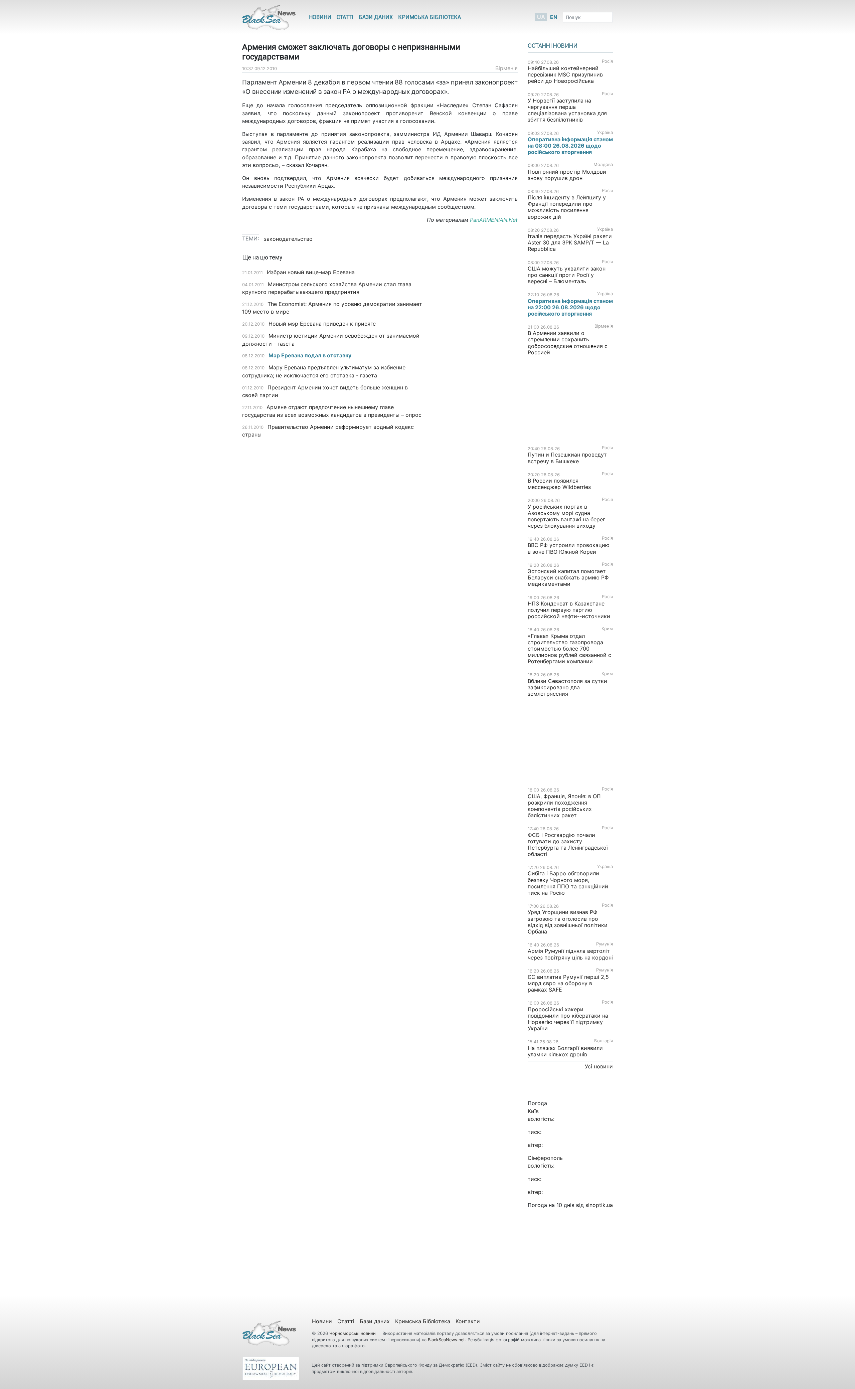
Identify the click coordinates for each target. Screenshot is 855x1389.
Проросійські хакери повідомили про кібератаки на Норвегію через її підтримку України (568, 1019)
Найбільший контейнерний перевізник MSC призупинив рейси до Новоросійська (565, 74)
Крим (607, 628)
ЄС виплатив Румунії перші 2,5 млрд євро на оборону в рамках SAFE (568, 983)
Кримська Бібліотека (429, 17)
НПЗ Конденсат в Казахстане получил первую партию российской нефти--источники (569, 610)
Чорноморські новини (353, 1333)
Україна (605, 132)
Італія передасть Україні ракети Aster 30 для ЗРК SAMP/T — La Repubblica (570, 242)
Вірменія (506, 68)
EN (553, 17)
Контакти (468, 1321)
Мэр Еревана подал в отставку (310, 355)
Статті (345, 17)
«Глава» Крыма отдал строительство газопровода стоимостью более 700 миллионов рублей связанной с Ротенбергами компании (569, 649)
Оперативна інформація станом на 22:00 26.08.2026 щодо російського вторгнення (570, 307)
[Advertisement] (475, 359)
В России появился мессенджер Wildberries (559, 483)
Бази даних (376, 17)
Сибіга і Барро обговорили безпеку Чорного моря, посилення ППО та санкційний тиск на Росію (568, 883)
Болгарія (603, 1040)
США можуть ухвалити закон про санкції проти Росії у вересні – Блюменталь (567, 275)
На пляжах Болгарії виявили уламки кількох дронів (565, 1051)
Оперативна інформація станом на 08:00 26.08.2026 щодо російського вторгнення (570, 145)
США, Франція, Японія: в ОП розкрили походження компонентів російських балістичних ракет (564, 806)
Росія (607, 61)
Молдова (603, 164)
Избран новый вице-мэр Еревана (311, 272)
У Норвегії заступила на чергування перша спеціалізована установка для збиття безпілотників (567, 110)
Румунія (604, 943)
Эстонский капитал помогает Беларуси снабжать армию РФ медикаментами (568, 577)
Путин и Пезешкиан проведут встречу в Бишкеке (567, 457)
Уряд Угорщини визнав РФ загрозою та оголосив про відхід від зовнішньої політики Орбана (568, 922)
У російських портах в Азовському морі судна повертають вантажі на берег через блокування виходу (566, 516)
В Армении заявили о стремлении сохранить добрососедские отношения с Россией (568, 343)
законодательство (288, 238)
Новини (320, 17)
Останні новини (552, 45)
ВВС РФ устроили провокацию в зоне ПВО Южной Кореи (569, 548)
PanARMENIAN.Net (494, 219)
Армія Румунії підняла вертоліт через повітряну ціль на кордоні (570, 954)
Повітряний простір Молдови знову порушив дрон (567, 174)
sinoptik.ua (599, 1205)
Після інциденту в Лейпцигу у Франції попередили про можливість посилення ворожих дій (567, 207)
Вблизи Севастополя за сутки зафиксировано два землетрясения (567, 687)
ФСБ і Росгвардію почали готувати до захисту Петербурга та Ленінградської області (568, 845)
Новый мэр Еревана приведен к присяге (322, 323)
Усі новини (599, 1066)
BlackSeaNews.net (446, 1339)
